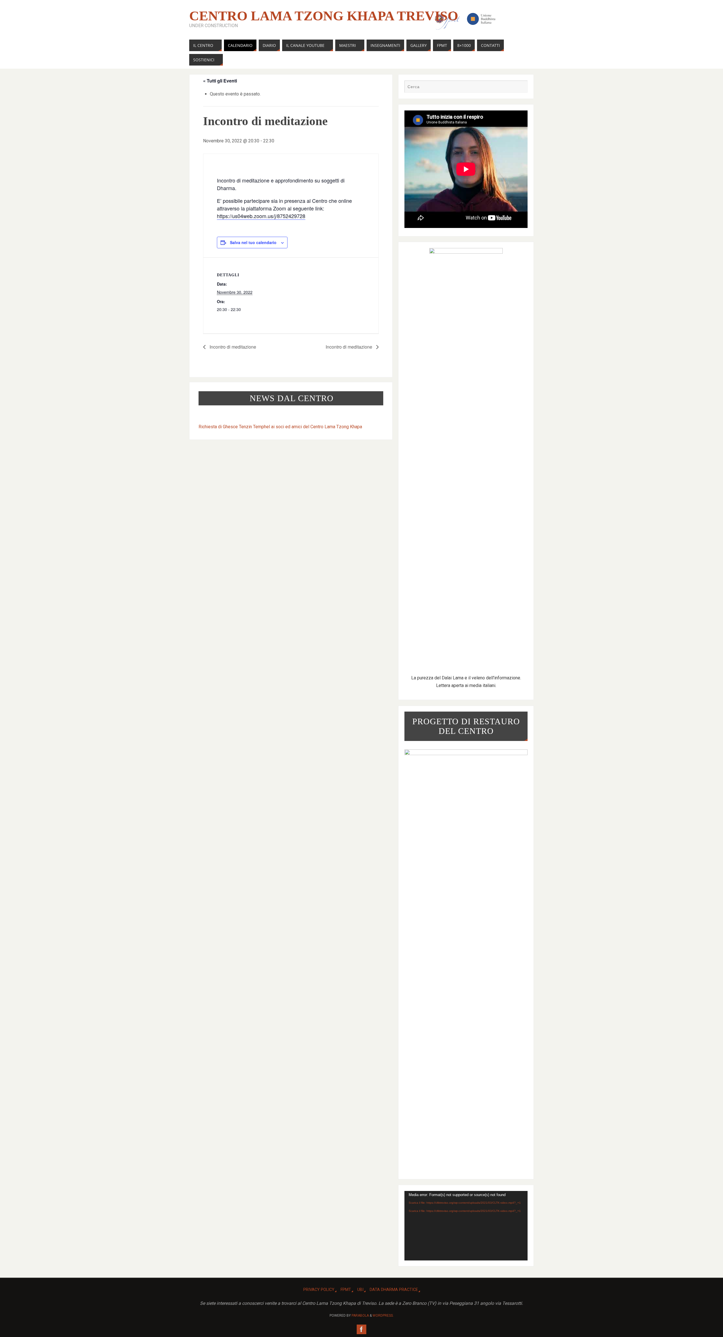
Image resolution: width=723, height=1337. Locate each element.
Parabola (360, 1316)
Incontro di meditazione (232, 347)
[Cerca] (520, 87)
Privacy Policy (318, 1289)
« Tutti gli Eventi (220, 80)
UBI (360, 1289)
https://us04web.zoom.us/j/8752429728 (261, 215)
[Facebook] (361, 1329)
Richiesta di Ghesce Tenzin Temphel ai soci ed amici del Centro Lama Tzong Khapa (280, 426)
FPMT (346, 1289)
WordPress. (383, 1316)
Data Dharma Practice (394, 1289)
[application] (466, 1225)
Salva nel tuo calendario (253, 242)
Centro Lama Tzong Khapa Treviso (323, 15)
